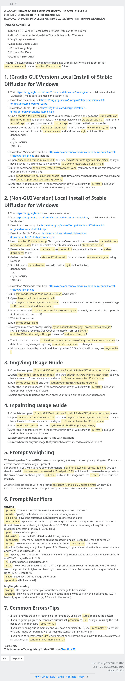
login (81, 676)
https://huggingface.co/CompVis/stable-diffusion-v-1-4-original (52, 92)
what (45, 676)
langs (61, 676)
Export (16, 658)
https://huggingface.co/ (29, 213)
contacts (71, 676)
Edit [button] (5, 658)
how (52, 676)
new (37, 676)
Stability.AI (68, 649)
